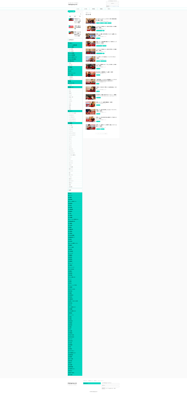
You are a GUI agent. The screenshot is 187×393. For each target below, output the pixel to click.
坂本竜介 (70, 257)
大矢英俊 (70, 225)
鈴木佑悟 (70, 275)
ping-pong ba (71, 336)
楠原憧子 (70, 245)
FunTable (71, 340)
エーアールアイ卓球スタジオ (73, 219)
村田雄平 (102, 21)
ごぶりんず (71, 253)
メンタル (70, 176)
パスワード (112, 3)
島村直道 (70, 273)
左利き (70, 184)
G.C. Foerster (71, 269)
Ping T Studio (71, 334)
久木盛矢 (70, 330)
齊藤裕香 (70, 255)
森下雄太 (70, 360)
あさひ (70, 193)
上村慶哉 (70, 217)
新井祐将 (70, 199)
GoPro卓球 (70, 186)
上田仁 (70, 213)
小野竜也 (70, 231)
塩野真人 (70, 271)
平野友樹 (70, 332)
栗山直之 (70, 249)
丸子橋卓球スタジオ (72, 352)
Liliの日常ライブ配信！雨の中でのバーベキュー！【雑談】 (106, 94)
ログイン (109, 8)
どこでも (85, 8)
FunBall (70, 342)
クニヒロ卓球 (71, 247)
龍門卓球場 (71, 366)
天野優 (70, 197)
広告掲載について (90, 380)
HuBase (101, 8)
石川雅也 (70, 207)
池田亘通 (70, 203)
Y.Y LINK (70, 374)
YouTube (93, 8)
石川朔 (70, 205)
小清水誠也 (71, 251)
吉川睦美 (70, 364)
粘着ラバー (70, 178)
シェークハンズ (71, 267)
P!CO (70, 328)
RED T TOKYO (71, 372)
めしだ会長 (71, 358)
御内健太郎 (71, 354)
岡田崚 (70, 227)
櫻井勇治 (104, 21)
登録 (118, 6)
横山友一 (70, 362)
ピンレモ (110, 21)
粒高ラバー (70, 182)
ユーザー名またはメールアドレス (106, 382)
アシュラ (70, 195)
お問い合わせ (85, 380)
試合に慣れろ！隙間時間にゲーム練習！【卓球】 (104, 72)
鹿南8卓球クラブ (72, 237)
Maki (70, 346)
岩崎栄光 (70, 211)
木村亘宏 (70, 241)
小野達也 (70, 233)
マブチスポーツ (71, 350)
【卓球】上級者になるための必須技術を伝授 (77, 27)
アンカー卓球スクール (72, 201)
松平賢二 (70, 348)
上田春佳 (70, 215)
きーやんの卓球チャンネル (73, 243)
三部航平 (70, 265)
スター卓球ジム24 (72, 277)
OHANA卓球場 (71, 235)
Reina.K (70, 370)
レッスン (78, 8)
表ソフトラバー (71, 180)
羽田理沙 (107, 21)
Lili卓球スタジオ (72, 368)
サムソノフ (71, 263)
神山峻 (70, 239)
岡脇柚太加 (71, 229)
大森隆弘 (70, 223)
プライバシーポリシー (101, 380)
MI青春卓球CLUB (72, 221)
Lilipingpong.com (72, 4)
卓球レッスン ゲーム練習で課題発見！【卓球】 (104, 102)
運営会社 (95, 380)
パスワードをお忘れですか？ (113, 6)
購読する (86, 383)
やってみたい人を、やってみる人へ (72, 384)
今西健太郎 (71, 209)
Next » (106, 133)
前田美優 (70, 344)
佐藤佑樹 (70, 261)
